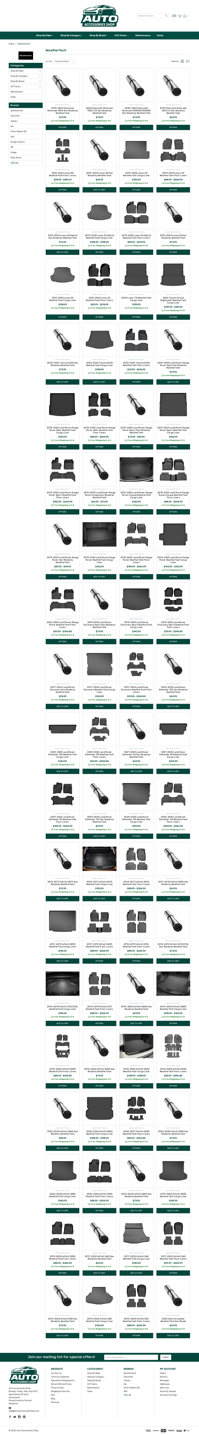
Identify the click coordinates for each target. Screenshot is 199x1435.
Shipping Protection (60, 1391)
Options (62, 127)
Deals (160, 35)
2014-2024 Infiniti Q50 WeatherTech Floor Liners (136, 1320)
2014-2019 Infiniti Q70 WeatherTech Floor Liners (99, 1007)
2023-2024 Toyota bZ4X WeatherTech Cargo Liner (99, 364)
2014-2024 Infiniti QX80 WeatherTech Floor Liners (62, 1070)
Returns (164, 1377)
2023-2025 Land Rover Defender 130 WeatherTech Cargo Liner (62, 754)
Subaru (14, 121)
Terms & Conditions (60, 1377)
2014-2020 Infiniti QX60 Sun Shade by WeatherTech (99, 1070)
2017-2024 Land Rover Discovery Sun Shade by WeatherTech (62, 689)
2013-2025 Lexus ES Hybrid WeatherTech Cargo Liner (99, 236)
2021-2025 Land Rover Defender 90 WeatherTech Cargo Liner (173, 754)
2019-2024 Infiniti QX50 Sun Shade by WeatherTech (136, 1195)
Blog (53, 1398)
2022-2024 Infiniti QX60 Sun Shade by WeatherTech (62, 1132)
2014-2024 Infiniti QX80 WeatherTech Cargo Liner (173, 1007)
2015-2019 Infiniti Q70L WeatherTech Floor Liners (136, 945)
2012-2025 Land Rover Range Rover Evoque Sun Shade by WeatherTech (99, 495)
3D (12, 147)
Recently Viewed (168, 1391)
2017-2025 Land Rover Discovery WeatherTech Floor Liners (136, 689)
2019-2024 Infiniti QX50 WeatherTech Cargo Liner (173, 1195)
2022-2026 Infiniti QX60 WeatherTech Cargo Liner (99, 1132)
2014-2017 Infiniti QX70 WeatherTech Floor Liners (136, 883)
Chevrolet (15, 116)
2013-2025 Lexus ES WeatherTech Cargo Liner (62, 299)
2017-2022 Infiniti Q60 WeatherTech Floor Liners (173, 1257)
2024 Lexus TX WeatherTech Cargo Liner (136, 299)
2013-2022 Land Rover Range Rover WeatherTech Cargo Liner (99, 560)
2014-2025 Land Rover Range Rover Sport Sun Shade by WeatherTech (136, 430)
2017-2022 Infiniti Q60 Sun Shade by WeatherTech (99, 1257)
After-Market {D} (19, 131)
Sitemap (55, 1402)
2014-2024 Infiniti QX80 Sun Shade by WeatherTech (136, 1007)
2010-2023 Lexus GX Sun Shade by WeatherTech (99, 174)
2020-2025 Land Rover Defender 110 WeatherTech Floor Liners (173, 819)
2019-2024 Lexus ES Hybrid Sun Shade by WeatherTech (62, 236)
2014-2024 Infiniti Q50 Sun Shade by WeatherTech (62, 1320)
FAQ (53, 1395)
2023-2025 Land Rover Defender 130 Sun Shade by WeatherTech (173, 689)
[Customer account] (186, 16)
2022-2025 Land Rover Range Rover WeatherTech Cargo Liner (173, 560)
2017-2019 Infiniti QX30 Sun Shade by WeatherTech (173, 883)
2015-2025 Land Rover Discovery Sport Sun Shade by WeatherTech (99, 625)
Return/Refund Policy (61, 1384)
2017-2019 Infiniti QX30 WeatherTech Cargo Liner (62, 945)
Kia (12, 126)
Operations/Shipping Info (63, 1380)
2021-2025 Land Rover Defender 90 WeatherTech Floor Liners (62, 819)
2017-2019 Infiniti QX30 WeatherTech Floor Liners (99, 945)
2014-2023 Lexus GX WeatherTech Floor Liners (173, 174)
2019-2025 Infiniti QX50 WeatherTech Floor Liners (62, 1257)
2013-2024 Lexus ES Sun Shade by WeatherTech (173, 236)
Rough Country (18, 142)
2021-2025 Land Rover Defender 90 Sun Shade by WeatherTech (136, 754)
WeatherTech (17, 110)
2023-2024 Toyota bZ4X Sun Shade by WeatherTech (62, 364)
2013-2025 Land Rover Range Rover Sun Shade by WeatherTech (63, 560)
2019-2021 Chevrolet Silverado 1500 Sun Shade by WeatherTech (62, 110)
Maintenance (142, 35)
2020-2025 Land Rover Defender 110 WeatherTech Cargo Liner (136, 819)
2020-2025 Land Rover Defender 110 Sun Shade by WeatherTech (99, 819)
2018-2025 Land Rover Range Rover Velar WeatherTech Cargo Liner (63, 430)
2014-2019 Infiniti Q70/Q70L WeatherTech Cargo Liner (62, 1007)
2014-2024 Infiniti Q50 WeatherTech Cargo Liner (99, 1320)
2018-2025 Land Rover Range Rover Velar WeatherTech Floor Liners (99, 430)
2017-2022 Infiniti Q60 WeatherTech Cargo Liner (136, 1257)
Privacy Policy (57, 1388)
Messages (164, 1380)
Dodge (14, 152)
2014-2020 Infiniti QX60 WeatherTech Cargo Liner (136, 1070)
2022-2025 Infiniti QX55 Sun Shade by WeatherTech (173, 1132)
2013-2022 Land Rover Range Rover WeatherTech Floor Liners (136, 560)
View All (15, 163)
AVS (12, 137)
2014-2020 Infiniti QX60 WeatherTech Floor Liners (173, 1070)
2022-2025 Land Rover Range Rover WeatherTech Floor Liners (63, 625)
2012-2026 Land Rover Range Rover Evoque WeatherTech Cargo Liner (136, 495)
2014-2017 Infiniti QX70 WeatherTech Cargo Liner (99, 883)
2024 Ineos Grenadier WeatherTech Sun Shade (173, 1320)
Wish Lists (164, 1388)
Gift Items (120, 35)
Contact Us (56, 1373)
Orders (163, 1373)
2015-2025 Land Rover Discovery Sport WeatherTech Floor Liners (173, 625)
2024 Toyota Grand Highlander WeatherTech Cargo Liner (173, 300)
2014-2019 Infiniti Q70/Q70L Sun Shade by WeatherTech (173, 945)
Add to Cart (99, 190)
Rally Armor (16, 157)
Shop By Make (44, 35)
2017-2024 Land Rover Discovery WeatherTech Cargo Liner (100, 689)
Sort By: (49, 61)
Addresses (165, 1384)
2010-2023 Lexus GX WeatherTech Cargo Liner (136, 174)
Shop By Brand (98, 35)
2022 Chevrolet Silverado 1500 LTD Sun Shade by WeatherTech (99, 110)
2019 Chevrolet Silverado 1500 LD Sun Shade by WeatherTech (173, 110)
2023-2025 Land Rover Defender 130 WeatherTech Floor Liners (99, 754)
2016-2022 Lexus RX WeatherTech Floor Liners (62, 174)
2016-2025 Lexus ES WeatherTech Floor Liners (99, 299)
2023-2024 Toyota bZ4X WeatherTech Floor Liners (136, 364)
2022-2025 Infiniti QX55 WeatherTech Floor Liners (99, 1195)
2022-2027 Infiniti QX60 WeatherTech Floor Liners (136, 1132)
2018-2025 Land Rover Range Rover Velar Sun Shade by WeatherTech (173, 365)
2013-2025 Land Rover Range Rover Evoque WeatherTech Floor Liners (173, 495)
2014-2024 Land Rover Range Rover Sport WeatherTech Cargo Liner (173, 430)
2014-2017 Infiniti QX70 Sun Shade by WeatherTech (62, 883)
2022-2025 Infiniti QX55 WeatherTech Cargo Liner (62, 1195)
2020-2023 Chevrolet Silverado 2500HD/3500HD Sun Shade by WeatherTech (136, 110)
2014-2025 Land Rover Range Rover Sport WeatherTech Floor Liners (63, 495)
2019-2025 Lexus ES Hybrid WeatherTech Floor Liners (136, 236)
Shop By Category (70, 35)
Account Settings (168, 1395)
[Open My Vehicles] (174, 15)
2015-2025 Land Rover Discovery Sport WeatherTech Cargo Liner (136, 625)
